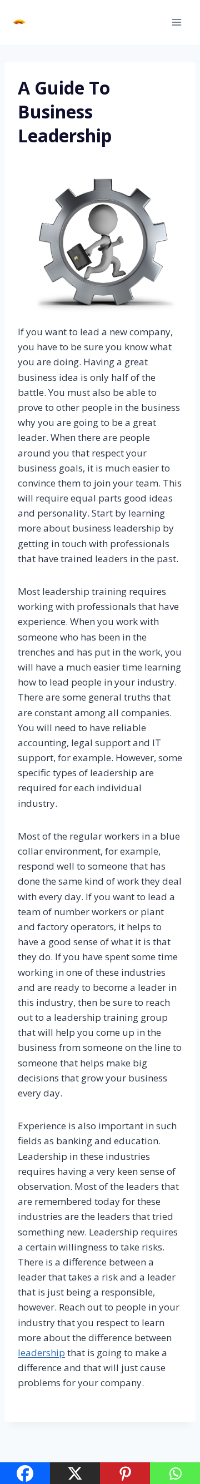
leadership (41, 1352)
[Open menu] (176, 22)
